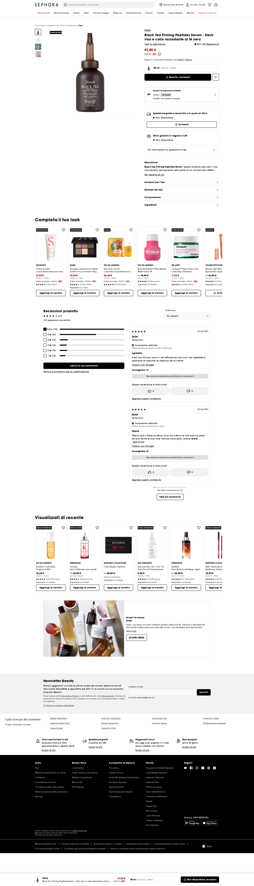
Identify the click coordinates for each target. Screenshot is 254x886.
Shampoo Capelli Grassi (59, 723)
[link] (83, 366)
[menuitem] (171, 5)
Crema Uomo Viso (159, 718)
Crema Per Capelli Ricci (111, 718)
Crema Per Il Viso (108, 728)
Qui (36, 833)
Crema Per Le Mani (211, 718)
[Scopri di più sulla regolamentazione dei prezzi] (159, 54)
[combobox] (188, 316)
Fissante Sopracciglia (109, 723)
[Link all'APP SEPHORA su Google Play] (192, 822)
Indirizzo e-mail (136, 687)
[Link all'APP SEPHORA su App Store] (210, 822)
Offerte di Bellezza (79, 831)
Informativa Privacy (69, 696)
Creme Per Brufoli (159, 723)
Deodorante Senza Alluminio (214, 723)
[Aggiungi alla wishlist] (63, 230)
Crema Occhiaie (56, 728)
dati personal (107, 696)
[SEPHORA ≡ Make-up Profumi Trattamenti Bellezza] (46, 4)
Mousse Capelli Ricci (58, 718)
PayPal (180, 60)
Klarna (189, 60)
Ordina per (170, 310)
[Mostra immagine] (38, 32)
